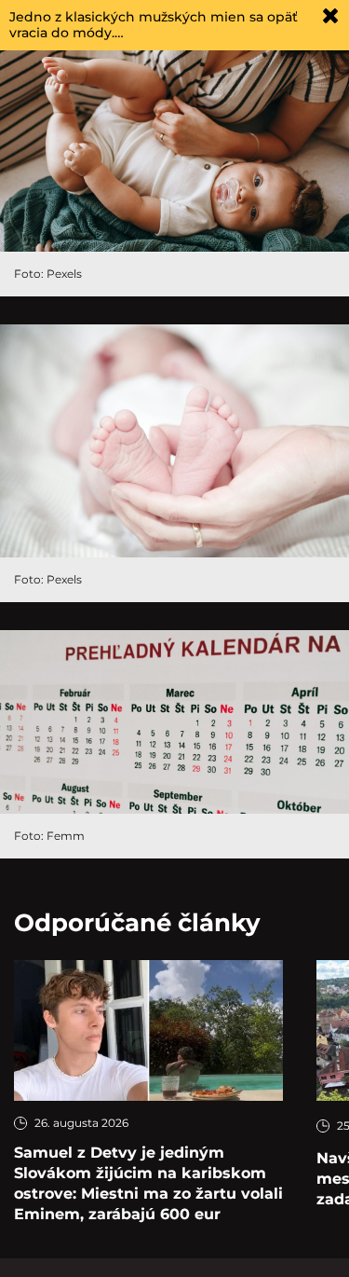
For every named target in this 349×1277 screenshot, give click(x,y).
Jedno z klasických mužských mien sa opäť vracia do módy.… (153, 24)
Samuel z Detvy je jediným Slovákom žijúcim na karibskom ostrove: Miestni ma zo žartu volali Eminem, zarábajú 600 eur (148, 1183)
